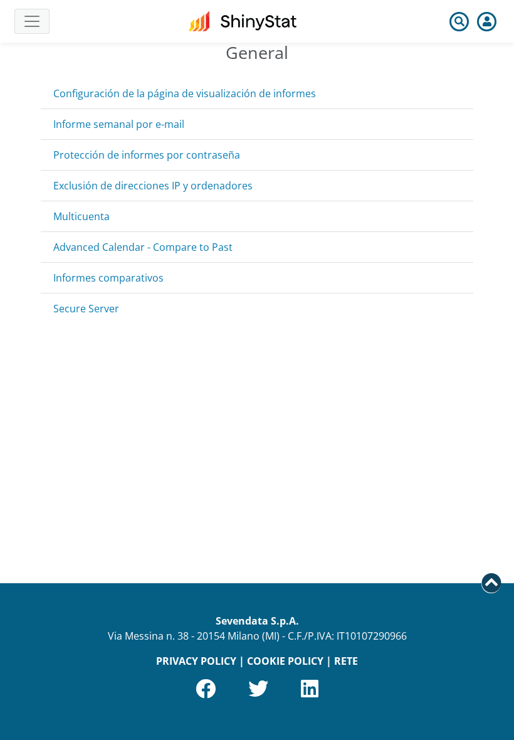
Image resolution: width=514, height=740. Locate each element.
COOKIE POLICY (285, 661)
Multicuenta (81, 216)
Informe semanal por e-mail (118, 124)
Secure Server (86, 308)
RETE (346, 661)
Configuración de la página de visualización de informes (184, 93)
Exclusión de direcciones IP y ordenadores (153, 186)
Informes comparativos (108, 278)
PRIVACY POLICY (196, 661)
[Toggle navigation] (32, 21)
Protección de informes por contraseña (146, 155)
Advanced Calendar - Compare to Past (143, 247)
